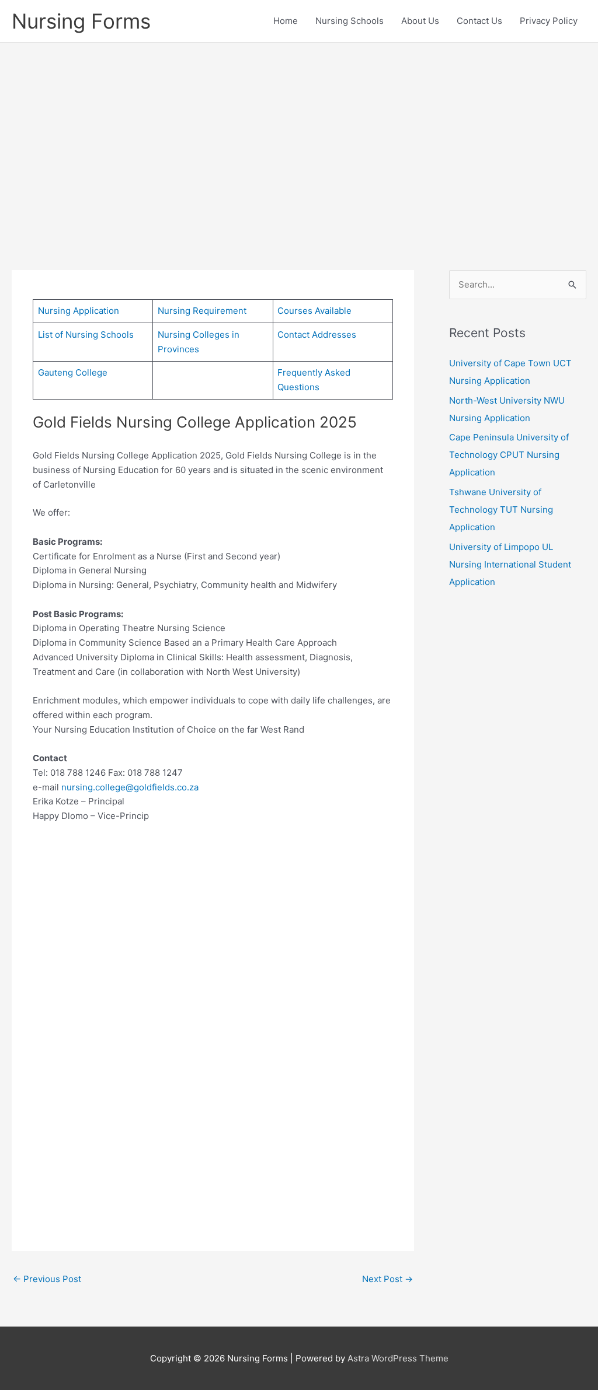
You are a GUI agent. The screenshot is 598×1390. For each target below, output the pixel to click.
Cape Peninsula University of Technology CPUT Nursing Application (509, 455)
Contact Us (479, 20)
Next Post (387, 1278)
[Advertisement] (299, 138)
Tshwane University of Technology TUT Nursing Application (501, 509)
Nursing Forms (81, 21)
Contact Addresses (316, 334)
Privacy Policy (549, 20)
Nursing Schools (349, 20)
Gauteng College (72, 372)
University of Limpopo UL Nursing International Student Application (510, 564)
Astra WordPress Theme (397, 1358)
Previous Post (47, 1278)
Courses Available (314, 310)
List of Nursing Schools (86, 334)
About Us (420, 20)
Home (285, 20)
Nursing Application (78, 310)
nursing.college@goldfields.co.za (130, 787)
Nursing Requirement (202, 310)
